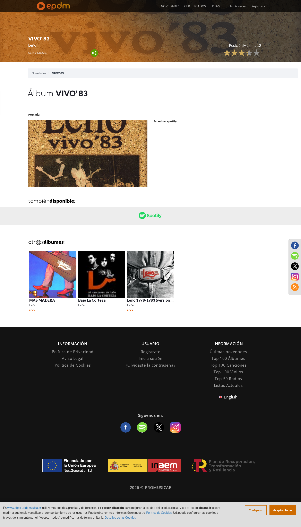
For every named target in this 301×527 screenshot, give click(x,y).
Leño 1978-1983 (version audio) (154, 300)
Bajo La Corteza (92, 300)
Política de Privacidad (73, 351)
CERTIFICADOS (195, 6)
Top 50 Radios (228, 378)
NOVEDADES (170, 6)
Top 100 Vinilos (228, 372)
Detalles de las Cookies (120, 517)
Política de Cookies (73, 365)
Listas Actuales (228, 385)
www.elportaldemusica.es (24, 507)
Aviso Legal (72, 358)
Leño (32, 305)
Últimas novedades (228, 351)
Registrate (151, 351)
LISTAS (215, 6)
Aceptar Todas (282, 510)
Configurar (256, 510)
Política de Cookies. (159, 512)
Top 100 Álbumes (228, 358)
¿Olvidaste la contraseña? (150, 365)
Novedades (39, 73)
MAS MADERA (42, 300)
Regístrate (258, 6)
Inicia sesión (238, 6)
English (231, 397)
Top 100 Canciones (228, 365)
